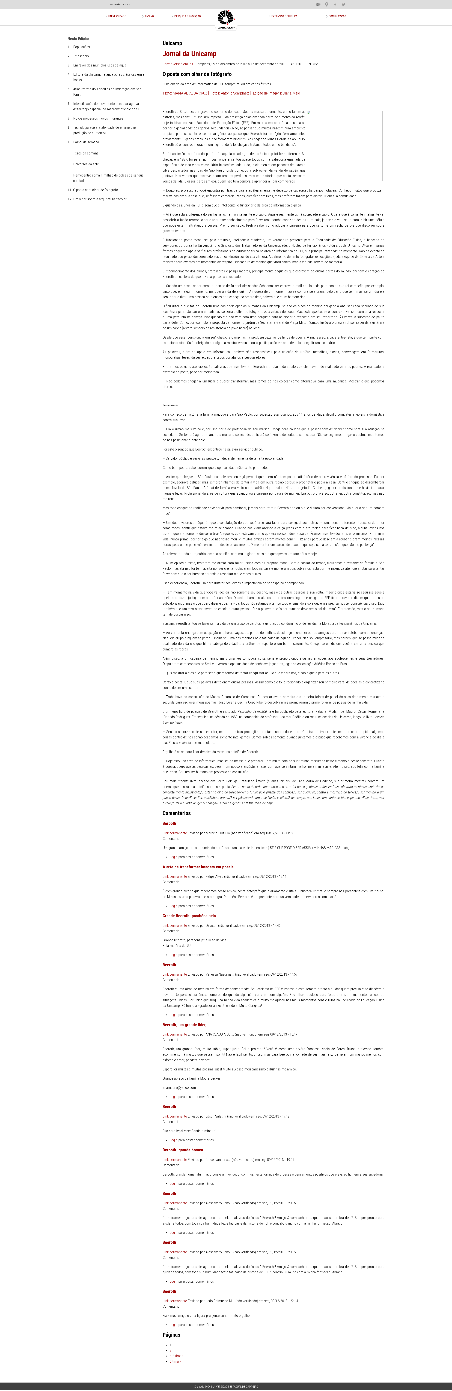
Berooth (169, 823)
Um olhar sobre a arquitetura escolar (100, 199)
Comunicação (337, 16)
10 (70, 142)
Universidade (117, 16)
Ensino (149, 16)
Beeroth (169, 964)
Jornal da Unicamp (189, 53)
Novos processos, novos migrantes (98, 118)
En (315, 1)
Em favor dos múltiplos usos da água (99, 65)
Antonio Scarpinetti (235, 93)
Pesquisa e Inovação (187, 16)
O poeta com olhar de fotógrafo (95, 190)
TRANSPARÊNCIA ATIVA (119, 4)
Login (173, 857)
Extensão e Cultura (284, 16)
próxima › (176, 1356)
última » (175, 1361)
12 (70, 199)
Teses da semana (86, 153)
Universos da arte (86, 164)
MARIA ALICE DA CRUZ (190, 93)
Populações (81, 47)
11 (70, 190)
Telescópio (81, 56)
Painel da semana (86, 142)
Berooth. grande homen (183, 1149)
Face (333, 1)
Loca (325, 1)
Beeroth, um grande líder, (185, 1024)
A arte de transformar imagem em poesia (198, 866)
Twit (341, 1)
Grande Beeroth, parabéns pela (189, 915)
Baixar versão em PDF (179, 64)
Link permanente (175, 833)
